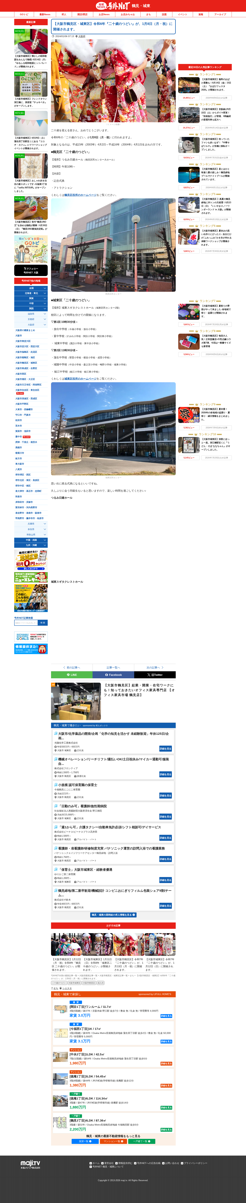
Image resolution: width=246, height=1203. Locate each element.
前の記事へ (73, 667)
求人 (64, 14)
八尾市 (18, 469)
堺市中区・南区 (23, 486)
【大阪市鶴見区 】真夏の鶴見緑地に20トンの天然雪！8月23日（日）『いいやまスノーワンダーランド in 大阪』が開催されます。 (216, 206)
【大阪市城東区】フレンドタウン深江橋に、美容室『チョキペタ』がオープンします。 (30, 102)
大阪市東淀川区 (23, 341)
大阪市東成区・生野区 (26, 368)
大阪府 (81, 36)
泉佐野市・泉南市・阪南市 (28, 513)
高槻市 (18, 447)
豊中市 (22, 437)
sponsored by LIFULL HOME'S (155, 994)
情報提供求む (125, 1163)
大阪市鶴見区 (89, 983)
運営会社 (109, 1163)
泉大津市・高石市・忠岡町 (28, 491)
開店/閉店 (82, 14)
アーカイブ (220, 14)
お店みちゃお (128, 14)
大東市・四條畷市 (24, 409)
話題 (164, 14)
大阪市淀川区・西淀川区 (27, 346)
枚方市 (18, 458)
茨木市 (18, 426)
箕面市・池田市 (23, 431)
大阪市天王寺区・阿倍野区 (28, 385)
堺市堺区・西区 (23, 475)
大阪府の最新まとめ (25, 330)
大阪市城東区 (74, 983)
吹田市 (18, 420)
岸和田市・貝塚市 (24, 502)
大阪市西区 (20, 374)
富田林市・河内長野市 (26, 507)
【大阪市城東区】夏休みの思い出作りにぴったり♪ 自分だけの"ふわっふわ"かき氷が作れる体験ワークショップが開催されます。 (216, 237)
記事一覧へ (113, 667)
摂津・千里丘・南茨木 (26, 442)
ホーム (96, 1163)
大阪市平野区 (21, 404)
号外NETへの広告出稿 (148, 1163)
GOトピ (24, 14)
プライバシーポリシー (195, 1163)
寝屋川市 (19, 453)
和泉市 (18, 496)
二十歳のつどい (59, 983)
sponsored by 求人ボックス (95, 725)
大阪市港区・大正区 (25, 379)
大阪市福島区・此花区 (26, 352)
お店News (104, 14)
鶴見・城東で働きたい (67, 725)
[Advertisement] (205, 41)
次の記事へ (153, 667)
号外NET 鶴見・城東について (108, 1166)
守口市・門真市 (23, 415)
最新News (44, 14)
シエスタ (67, 988)
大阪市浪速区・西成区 (26, 398)
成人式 (101, 983)
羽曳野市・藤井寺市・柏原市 (29, 518)
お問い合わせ (172, 1163)
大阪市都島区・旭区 (25, 357)
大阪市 (18, 335)
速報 (200, 14)
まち (148, 14)
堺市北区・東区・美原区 (27, 480)
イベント (182, 14)
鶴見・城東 (141, 6)
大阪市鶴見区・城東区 (26, 363)
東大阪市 (19, 464)
